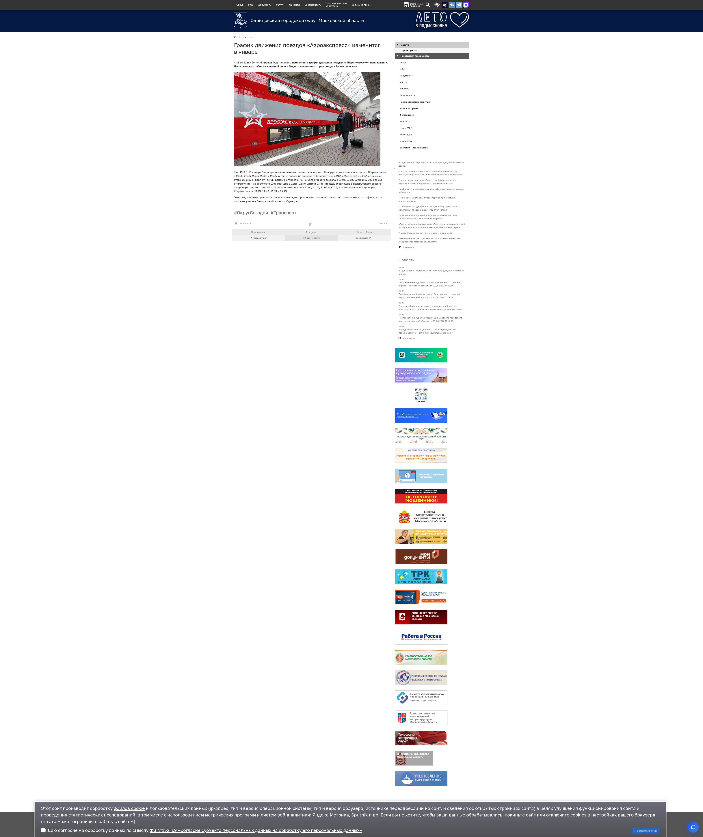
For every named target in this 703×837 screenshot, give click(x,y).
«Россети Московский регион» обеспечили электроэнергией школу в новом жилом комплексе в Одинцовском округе (432, 226)
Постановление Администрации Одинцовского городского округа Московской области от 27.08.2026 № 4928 (430, 296)
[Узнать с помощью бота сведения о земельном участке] (421, 355)
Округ (239, 4)
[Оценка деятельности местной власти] (421, 435)
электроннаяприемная (416, 5)
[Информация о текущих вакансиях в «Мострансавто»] (421, 536)
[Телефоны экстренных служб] (421, 738)
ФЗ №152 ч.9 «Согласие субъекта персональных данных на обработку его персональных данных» (256, 830)
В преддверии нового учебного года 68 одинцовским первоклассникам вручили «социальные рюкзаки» (427, 182)
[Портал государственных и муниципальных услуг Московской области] (421, 516)
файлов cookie (129, 808)
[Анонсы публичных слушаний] (421, 476)
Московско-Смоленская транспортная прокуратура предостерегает (427, 199)
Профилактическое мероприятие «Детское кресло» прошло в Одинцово (431, 190)
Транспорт (285, 212)
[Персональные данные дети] (421, 697)
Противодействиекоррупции (336, 4)
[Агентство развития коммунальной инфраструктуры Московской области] (421, 718)
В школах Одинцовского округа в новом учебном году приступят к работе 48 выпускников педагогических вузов (431, 173)
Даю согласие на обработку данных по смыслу (205, 830)
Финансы (294, 4)
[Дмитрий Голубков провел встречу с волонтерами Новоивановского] (258, 238)
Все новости (408, 338)
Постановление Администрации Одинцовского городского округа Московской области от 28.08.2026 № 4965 (430, 319)
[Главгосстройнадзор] (421, 657)
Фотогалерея (407, 115)
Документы (264, 4)
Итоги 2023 (406, 134)
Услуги (280, 4)
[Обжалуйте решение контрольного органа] (421, 415)
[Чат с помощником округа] (693, 827)
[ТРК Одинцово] (421, 576)
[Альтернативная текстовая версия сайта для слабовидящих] (437, 5)
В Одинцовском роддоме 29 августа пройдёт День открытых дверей (431, 164)
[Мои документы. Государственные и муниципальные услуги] (421, 556)
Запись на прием (361, 4)
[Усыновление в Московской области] (421, 778)
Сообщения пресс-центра (415, 56)
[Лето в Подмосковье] (422, 20)
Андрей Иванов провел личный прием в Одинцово (425, 232)
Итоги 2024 (406, 141)
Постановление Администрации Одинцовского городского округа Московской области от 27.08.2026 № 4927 (430, 284)
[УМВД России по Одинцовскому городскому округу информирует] (421, 496)
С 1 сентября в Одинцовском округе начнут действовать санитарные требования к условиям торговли (429, 208)
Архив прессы (409, 50)
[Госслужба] (421, 395)
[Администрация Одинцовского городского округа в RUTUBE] (445, 5)
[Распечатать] (311, 224)
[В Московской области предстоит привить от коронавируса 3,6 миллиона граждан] (364, 238)
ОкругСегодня (252, 212)
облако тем (408, 247)
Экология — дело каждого (414, 147)
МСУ (251, 4)
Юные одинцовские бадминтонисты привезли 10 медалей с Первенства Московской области (429, 240)
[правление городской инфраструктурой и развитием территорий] (421, 455)
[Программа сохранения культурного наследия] (421, 375)
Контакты (405, 121)
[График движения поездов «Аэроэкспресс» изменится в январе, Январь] (307, 119)
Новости (247, 37)
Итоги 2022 (406, 128)
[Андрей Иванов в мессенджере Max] (466, 5)
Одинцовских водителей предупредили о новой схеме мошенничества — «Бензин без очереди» (428, 217)
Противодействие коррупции (415, 101)
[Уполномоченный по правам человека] (421, 677)
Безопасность (312, 4)
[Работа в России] (421, 637)
